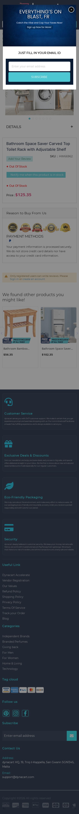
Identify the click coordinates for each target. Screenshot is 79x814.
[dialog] (39, 407)
